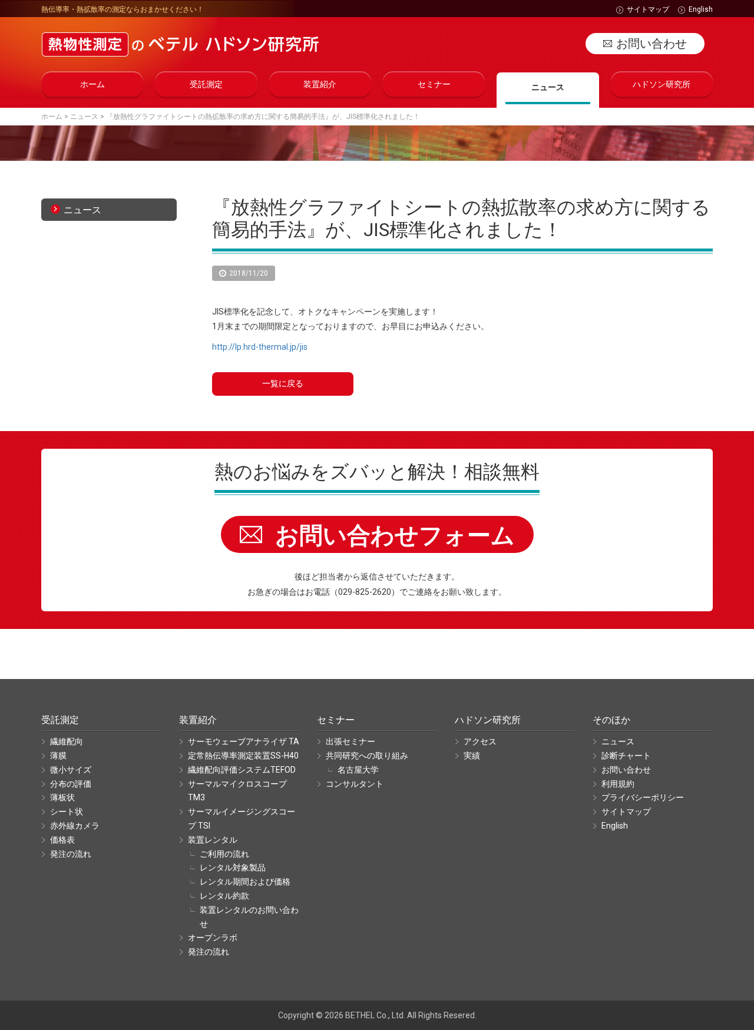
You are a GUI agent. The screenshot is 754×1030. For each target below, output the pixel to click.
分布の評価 (70, 784)
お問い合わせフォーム (395, 535)
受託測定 (206, 84)
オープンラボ (212, 937)
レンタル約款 (224, 895)
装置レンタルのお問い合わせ (249, 917)
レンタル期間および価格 (245, 881)
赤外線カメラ (75, 825)
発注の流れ (70, 854)
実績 (472, 755)
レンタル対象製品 (233, 867)
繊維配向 (66, 741)
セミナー (434, 84)
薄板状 (62, 797)
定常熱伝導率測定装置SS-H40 (243, 755)
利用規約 (617, 784)
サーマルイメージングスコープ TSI (241, 818)
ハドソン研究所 (661, 84)
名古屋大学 (358, 769)
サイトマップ (648, 9)
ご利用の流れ (224, 854)
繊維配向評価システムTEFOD (242, 769)
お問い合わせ (651, 44)
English (701, 9)
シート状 (66, 811)
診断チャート (626, 755)
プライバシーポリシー (642, 797)
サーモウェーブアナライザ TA (243, 741)
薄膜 (58, 755)
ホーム (92, 84)
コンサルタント (354, 784)
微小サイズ (70, 769)
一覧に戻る (282, 383)
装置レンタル (212, 839)
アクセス (480, 741)
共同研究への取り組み (367, 755)
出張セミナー (350, 741)
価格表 (62, 839)
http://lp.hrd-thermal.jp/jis (259, 347)
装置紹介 (319, 84)
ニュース (547, 87)
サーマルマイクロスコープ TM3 (237, 791)
